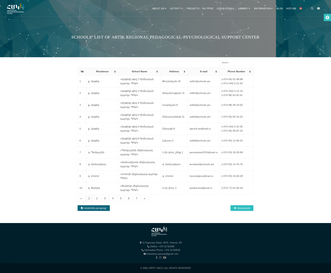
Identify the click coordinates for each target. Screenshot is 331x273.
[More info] (318, 8)
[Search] (312, 8)
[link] (327, 17)
